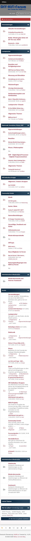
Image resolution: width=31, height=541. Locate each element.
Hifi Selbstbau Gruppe (9, 177)
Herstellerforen (13, 439)
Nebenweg (24, 202)
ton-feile (23, 71)
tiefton (23, 187)
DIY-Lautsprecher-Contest (12, 305)
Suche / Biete (12, 206)
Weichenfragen (13, 84)
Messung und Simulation (16, 75)
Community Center (8, 193)
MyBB (28, 534)
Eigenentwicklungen (15, 55)
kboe (20, 248)
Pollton (23, 90)
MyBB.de (16, 534)
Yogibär (23, 345)
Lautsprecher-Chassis (15, 104)
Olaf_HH (23, 34)
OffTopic (11, 243)
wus (23, 399)
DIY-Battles (23, 303)
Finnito (10, 453)
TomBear (21, 60)
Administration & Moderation (11, 274)
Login (13, 13)
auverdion (23, 446)
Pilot (11, 413)
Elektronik (11, 332)
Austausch (12, 485)
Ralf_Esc (21, 211)
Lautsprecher (6, 51)
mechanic (17, 310)
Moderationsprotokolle (16, 235)
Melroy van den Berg (19, 536)
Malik (22, 110)
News (22, 428)
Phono (10, 348)
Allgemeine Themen (15, 113)
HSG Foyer (23, 392)
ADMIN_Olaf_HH (12, 259)
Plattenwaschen (23, 356)
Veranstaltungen (7, 24)
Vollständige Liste (17, 508)
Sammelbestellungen (15, 215)
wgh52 (24, 101)
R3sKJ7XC (10, 515)
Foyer (11, 446)
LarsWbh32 (24, 45)
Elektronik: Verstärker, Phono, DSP (12, 125)
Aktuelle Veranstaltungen (16, 28)
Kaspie (23, 232)
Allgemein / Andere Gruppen (18, 181)
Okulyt (23, 363)
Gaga (20, 81)
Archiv (4, 290)
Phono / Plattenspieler (15, 147)
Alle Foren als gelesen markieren (19, 518)
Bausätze (11, 138)
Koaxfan (24, 134)
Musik (10, 197)
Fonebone (17, 328)
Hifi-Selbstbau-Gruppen (16, 383)
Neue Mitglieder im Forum (17, 252)
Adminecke (12, 463)
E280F (23, 221)
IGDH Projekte (13, 402)
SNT (22, 144)
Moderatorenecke (14, 474)
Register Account (24, 13)
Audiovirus (14, 435)
